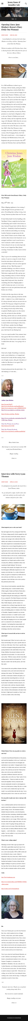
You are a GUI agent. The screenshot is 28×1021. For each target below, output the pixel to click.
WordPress (17, 1017)
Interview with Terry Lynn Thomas (13, 475)
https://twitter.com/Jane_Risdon (10, 414)
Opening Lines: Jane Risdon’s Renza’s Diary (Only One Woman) (11, 27)
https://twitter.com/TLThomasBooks (10, 888)
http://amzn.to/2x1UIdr (7, 426)
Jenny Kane (4, 35)
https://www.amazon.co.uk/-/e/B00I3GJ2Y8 (13, 408)
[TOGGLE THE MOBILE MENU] (2, 3)
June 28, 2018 (13, 35)
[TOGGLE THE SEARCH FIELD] (26, 3)
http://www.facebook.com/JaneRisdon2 (12, 406)
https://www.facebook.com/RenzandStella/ (13, 431)
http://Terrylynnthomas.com (8, 877)
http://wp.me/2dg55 (6, 404)
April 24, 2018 (14, 481)
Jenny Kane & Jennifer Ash (14, 3)
